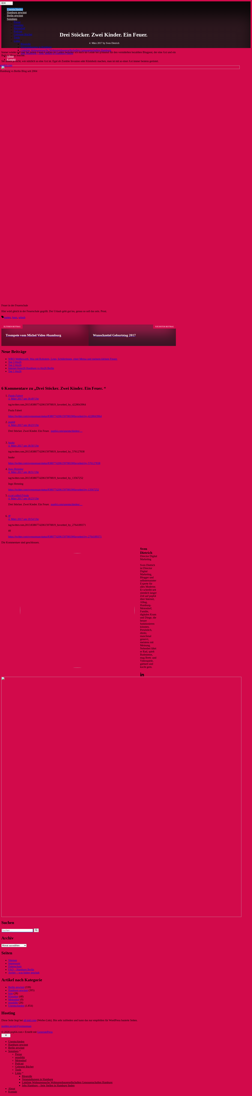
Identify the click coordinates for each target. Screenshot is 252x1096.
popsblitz (18, 25)
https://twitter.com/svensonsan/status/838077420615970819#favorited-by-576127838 (54, 463)
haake (11, 442)
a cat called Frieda (18, 495)
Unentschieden (15, 9)
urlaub (22, 317)
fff (9, 516)
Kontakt (11, 59)
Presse (17, 22)
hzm (10, 993)
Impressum (14, 963)
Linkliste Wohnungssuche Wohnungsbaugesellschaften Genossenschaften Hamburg (66, 50)
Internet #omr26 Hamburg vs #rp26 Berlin (31, 368)
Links (17, 40)
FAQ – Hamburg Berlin (21, 969)
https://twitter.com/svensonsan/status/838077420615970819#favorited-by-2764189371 (55, 536)
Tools (17, 37)
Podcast (18, 31)
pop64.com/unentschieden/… (66, 430)
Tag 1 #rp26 (14, 371)
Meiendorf (19, 28)
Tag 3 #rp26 (14, 362)
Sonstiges (12, 18)
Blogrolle (26, 44)
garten (7, 317)
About (10, 56)
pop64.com (6, 65)
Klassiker (13, 996)
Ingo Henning (15, 469)
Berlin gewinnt (15, 15)
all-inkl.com (29, 1020)
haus (14, 317)
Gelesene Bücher (23, 34)
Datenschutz (15, 966)
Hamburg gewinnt (17, 12)
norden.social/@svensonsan (16, 1026)
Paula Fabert (15, 395)
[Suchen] (36, 930)
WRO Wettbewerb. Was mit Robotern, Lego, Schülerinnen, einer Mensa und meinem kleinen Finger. (62, 358)
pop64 (11, 422)
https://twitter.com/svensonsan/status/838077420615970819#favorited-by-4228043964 (55, 416)
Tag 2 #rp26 (14, 365)
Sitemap (12, 960)
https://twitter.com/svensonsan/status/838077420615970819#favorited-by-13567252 (53, 489)
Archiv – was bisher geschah (23, 972)
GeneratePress (45, 1031)
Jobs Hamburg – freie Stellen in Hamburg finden (47, 53)
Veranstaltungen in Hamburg (36, 47)
